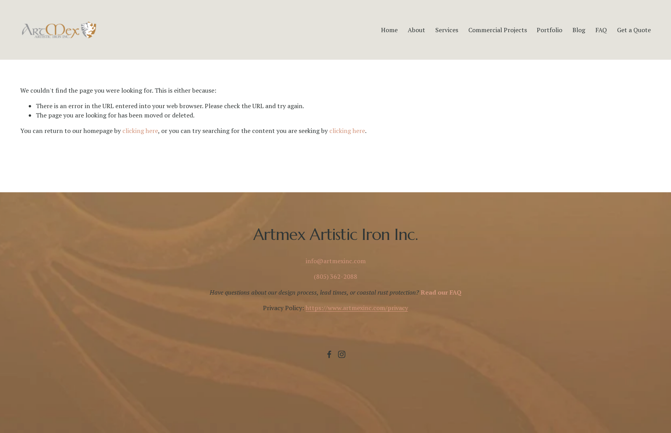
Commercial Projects (497, 30)
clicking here (140, 130)
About (416, 30)
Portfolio (549, 30)
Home (389, 30)
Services (446, 30)
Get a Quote (634, 30)
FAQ (601, 30)
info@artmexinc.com (336, 261)
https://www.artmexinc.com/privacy (357, 308)
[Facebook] (329, 354)
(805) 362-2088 (335, 276)
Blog (578, 30)
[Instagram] (342, 354)
